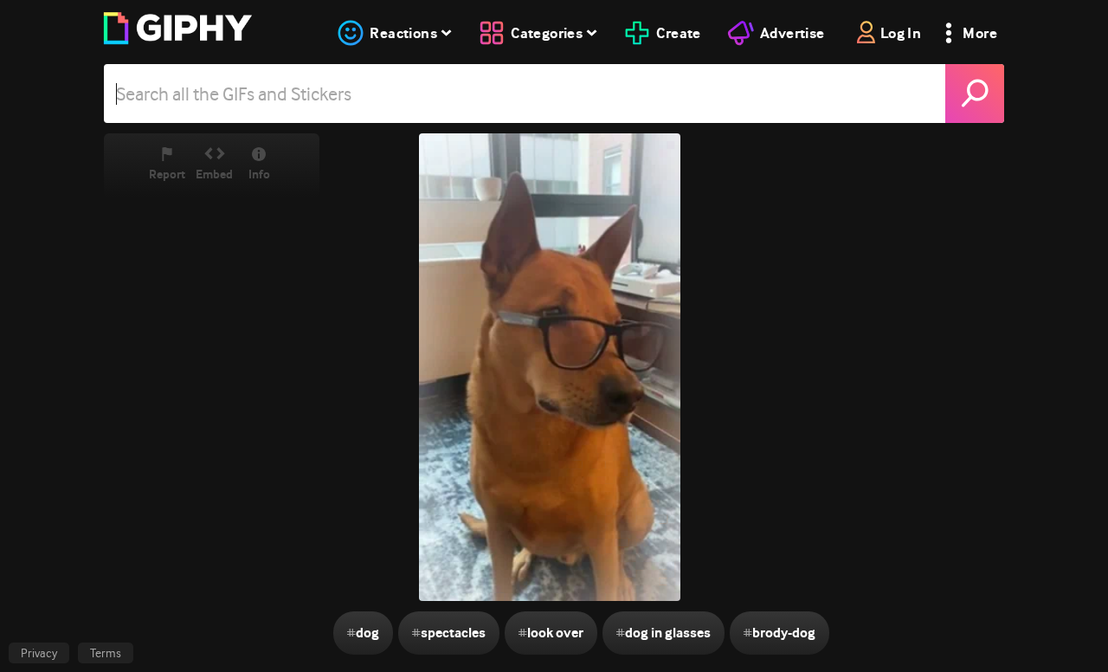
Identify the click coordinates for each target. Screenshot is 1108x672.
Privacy (39, 653)
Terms (105, 653)
